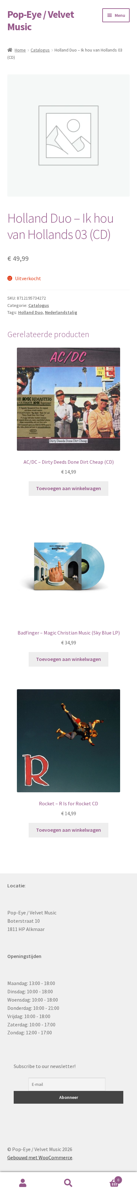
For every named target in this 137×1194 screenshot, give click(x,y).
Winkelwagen (105, 1177)
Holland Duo (30, 312)
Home (20, 50)
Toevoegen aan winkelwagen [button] (68, 488)
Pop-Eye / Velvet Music (40, 20)
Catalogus (40, 50)
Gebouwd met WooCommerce (39, 1157)
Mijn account (23, 1183)
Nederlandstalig (61, 312)
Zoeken (68, 1183)
